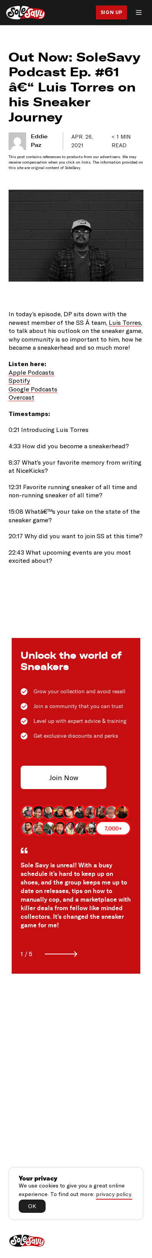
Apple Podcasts (31, 372)
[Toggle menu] (139, 12)
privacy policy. (114, 1194)
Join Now (63, 777)
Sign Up (111, 12)
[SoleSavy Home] (25, 12)
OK (32, 1206)
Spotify (19, 380)
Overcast (21, 397)
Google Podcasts (33, 389)
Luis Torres (125, 322)
